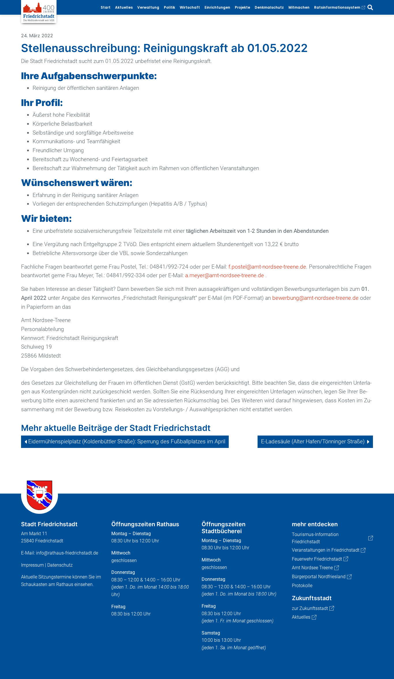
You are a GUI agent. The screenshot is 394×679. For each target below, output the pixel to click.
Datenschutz (60, 565)
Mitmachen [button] (298, 7)
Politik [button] (169, 7)
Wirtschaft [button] (190, 7)
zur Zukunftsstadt (310, 608)
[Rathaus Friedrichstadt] (39, 11)
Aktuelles (301, 617)
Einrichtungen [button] (217, 7)
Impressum (32, 565)
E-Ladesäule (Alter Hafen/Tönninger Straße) (313, 441)
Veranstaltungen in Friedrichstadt (325, 550)
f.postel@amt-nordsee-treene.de (267, 266)
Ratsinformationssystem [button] (337, 7)
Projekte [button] (242, 7)
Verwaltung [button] (148, 7)
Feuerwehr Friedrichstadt (317, 559)
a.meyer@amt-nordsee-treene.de (224, 275)
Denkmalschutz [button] (269, 7)
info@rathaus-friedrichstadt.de (67, 553)
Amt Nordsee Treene (312, 567)
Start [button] (105, 7)
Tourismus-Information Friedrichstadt (315, 538)
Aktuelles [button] (124, 7)
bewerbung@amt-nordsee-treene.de (315, 298)
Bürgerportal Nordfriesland (319, 576)
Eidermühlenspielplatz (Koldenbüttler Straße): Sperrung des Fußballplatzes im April (126, 441)
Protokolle (302, 585)
